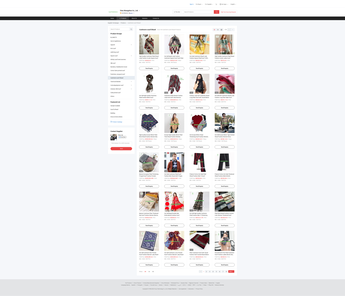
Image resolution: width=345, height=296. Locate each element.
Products (123, 18)
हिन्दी (194, 285)
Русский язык (153, 285)
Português (139, 285)
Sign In (192, 4)
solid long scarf (115, 52)
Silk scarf (113, 63)
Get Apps (224, 4)
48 (153, 271)
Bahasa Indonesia (219, 285)
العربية (179, 285)
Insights (218, 283)
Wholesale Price (175, 283)
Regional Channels (193, 283)
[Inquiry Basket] (216, 4)
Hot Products (128, 283)
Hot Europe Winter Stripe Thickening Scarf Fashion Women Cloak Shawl (199, 136)
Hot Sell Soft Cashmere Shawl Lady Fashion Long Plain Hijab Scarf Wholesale (224, 97)
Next (230, 271)
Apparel (113, 45)
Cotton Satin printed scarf (118, 70)
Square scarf (114, 56)
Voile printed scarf (116, 92)
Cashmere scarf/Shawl (117, 78)
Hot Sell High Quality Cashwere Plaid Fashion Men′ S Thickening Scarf (198, 215)
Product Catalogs (117, 122)
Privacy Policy (199, 289)
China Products (137, 283)
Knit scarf (113, 48)
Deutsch (166, 285)
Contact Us (156, 18)
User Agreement (182, 289)
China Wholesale (165, 283)
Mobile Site (211, 283)
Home (112, 18)
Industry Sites (184, 283)
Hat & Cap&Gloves (116, 41)
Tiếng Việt (210, 285)
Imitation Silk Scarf (116, 89)
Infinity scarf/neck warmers (118, 59)
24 (145, 271)
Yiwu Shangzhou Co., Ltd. (129, 10)
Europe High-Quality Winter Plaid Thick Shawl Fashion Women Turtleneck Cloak (173, 136)
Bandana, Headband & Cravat (119, 67)
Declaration (191, 289)
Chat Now (123, 137)
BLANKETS (114, 37)
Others (112, 96)
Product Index (203, 283)
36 (149, 271)
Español (133, 285)
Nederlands (173, 285)
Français (146, 285)
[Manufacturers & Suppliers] (119, 3)
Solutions (144, 18)
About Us (134, 18)
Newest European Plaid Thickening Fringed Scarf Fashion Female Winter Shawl (148, 176)
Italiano (161, 285)
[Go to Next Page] (232, 29)
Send (121, 148)
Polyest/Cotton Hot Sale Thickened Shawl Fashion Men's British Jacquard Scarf (224, 176)
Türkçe (204, 285)
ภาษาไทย (199, 285)
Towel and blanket (116, 81)
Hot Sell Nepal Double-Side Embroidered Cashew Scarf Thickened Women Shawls (171, 215)
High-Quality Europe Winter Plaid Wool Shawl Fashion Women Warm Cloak (148, 136)
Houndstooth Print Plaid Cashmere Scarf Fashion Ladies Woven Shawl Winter (224, 254)
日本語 (189, 285)
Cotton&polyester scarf (117, 85)
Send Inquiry (149, 68)
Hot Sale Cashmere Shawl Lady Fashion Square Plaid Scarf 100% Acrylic (199, 58)
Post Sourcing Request (229, 12)
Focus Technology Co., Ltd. (160, 289)
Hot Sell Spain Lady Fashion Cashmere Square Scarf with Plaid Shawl (173, 58)
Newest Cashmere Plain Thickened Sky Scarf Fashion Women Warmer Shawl (148, 215)
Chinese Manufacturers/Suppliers (151, 283)
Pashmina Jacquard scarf (118, 74)
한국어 (184, 285)
